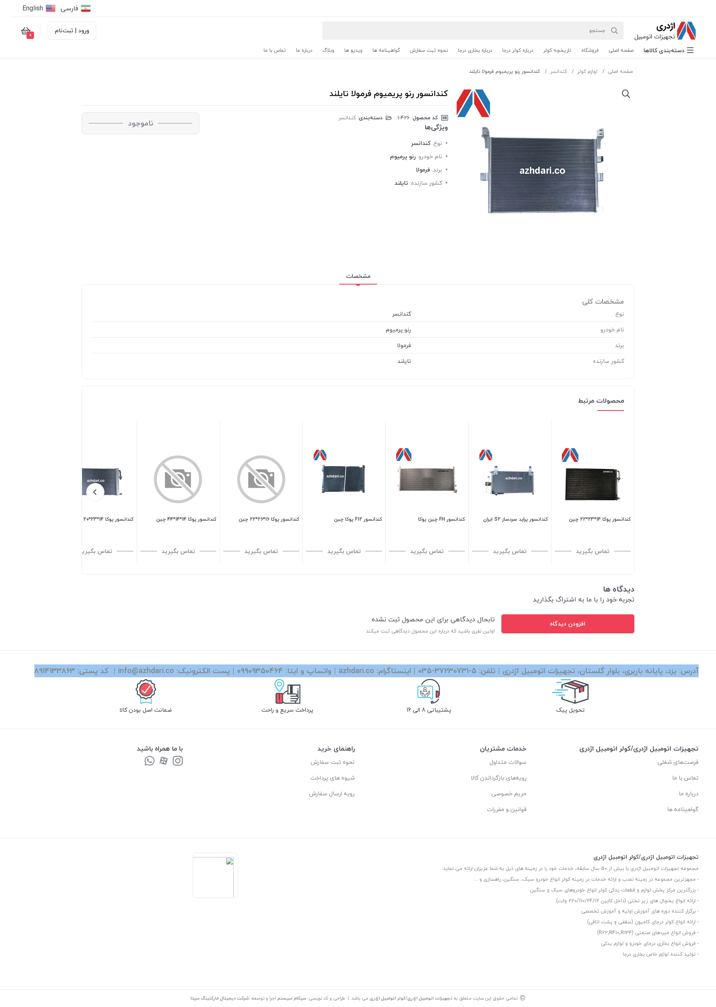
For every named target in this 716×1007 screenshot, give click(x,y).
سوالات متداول (508, 762)
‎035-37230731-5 (447, 670)
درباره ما (689, 793)
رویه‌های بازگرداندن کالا (499, 778)
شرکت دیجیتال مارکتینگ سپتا (220, 998)
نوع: (437, 143)
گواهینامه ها (683, 809)
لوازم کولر (587, 71)
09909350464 (260, 670)
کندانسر (558, 71)
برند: (437, 169)
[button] (669, 50)
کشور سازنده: (426, 183)
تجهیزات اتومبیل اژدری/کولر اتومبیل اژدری (411, 998)
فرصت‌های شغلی (678, 762)
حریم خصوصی (509, 793)
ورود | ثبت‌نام (72, 30)
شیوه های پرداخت (332, 778)
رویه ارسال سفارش (332, 793)
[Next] (95, 492)
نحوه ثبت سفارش (333, 762)
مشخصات (358, 276)
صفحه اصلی (620, 71)
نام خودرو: (429, 156)
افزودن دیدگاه (567, 623)
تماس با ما (685, 778)
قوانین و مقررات (507, 809)
